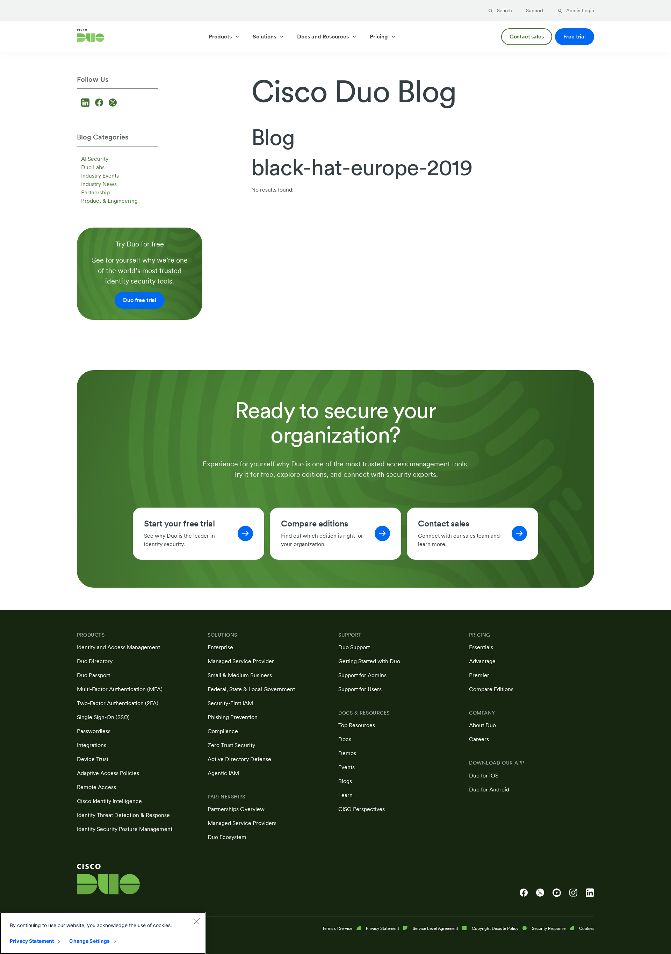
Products (220, 36)
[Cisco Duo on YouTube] (557, 893)
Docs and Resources (323, 36)
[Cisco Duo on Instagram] (573, 893)
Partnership (95, 192)
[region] (102, 933)
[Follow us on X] (113, 103)
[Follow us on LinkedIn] (86, 103)
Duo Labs (92, 167)
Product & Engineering (109, 201)
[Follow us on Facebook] (100, 103)
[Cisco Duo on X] (540, 893)
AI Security (94, 159)
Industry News (99, 184)
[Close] (196, 921)
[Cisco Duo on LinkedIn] (590, 893)
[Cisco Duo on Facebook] (524, 893)
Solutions (264, 36)
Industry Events (100, 175)
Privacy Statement (32, 941)
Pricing (379, 36)
